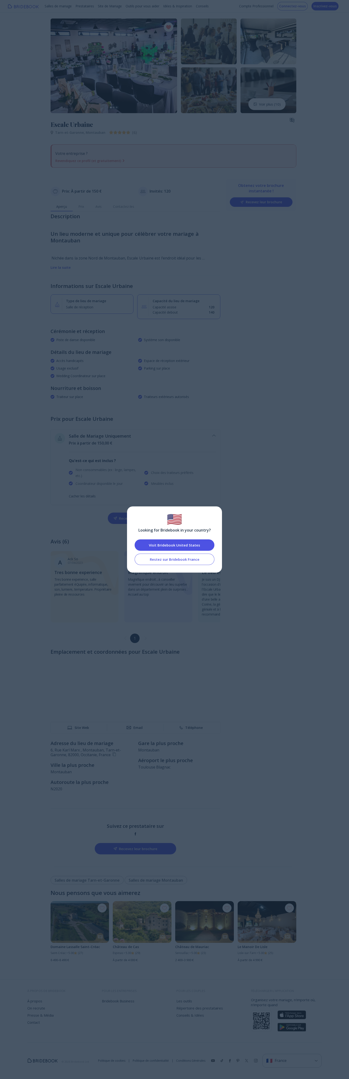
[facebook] (135, 833)
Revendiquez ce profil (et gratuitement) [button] (88, 160)
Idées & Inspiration (177, 6)
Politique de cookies (111, 1060)
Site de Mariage (110, 6)
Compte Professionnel (256, 6)
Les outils (184, 1001)
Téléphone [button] (194, 727)
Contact (33, 1022)
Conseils (202, 6)
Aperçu (61, 206)
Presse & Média (40, 1015)
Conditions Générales (190, 1060)
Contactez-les (123, 206)
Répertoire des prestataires (199, 1008)
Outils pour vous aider (142, 6)
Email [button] (138, 727)
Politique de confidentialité (151, 1060)
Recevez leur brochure (264, 202)
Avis (98, 206)
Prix (81, 206)
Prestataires (84, 6)
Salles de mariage (58, 6)
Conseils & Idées (190, 1015)
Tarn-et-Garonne (70, 132)
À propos (34, 1001)
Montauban (95, 132)
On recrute (36, 1008)
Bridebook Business (118, 1001)
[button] (58, 65)
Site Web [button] (82, 727)
